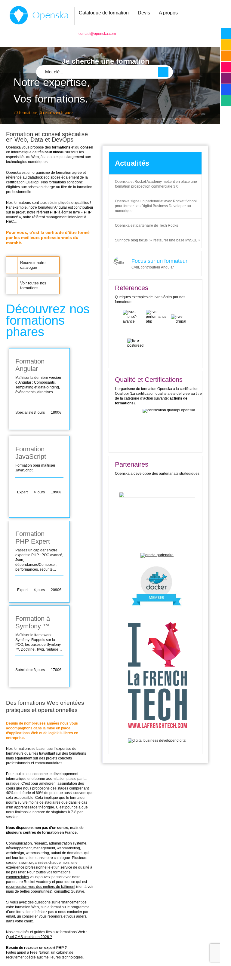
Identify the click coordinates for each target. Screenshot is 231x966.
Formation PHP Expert (32, 537)
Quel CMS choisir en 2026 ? (29, 937)
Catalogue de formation (104, 12)
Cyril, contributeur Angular (152, 267)
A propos (168, 12)
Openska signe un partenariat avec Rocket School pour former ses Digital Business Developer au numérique (156, 206)
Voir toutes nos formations (33, 285)
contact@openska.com (97, 34)
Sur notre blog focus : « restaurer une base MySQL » (157, 240)
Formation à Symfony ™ (32, 622)
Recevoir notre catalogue (32, 265)
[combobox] (104, 72)
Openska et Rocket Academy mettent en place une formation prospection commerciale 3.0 (156, 184)
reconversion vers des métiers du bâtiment (40, 887)
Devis (144, 12)
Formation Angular (30, 365)
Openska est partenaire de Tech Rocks (146, 225)
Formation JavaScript (30, 452)
